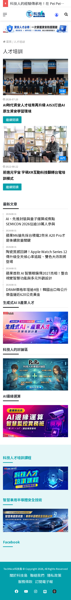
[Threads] (54, 591)
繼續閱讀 (12, 119)
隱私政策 (54, 575)
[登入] (57, 16)
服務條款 (25, 581)
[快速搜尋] (66, 15)
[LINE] (45, 591)
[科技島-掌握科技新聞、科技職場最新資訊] (35, 14)
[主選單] (5, 15)
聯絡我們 (37, 575)
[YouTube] (26, 591)
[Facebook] (16, 591)
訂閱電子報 (44, 581)
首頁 (9, 42)
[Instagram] (35, 591)
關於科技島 (18, 575)
